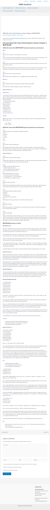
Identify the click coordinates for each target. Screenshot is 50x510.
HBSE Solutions (25, 4)
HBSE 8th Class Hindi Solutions (18, 38)
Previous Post (4, 432)
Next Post (46, 432)
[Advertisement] (25, 25)
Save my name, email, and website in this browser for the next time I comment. (20, 464)
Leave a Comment (6, 35)
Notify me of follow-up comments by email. (13, 467)
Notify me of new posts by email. (10, 470)
